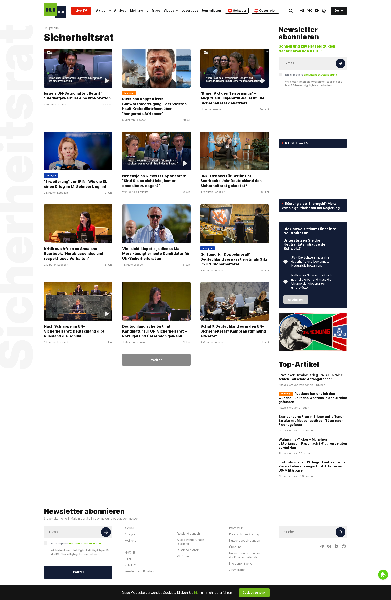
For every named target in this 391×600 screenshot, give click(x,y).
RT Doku (183, 556)
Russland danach (188, 533)
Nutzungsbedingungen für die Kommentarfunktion (247, 555)
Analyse (120, 10)
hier (196, 593)
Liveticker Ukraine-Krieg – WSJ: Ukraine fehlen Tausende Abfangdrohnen (311, 377)
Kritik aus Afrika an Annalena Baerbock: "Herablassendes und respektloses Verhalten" (73, 253)
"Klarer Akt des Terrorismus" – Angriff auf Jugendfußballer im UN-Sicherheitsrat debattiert (232, 98)
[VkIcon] (309, 10)
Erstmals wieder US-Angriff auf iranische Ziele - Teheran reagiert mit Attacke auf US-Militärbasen (312, 466)
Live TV (81, 10)
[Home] (55, 10)
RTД (128, 558)
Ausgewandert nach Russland (190, 541)
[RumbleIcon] (317, 10)
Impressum (236, 528)
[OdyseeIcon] (324, 10)
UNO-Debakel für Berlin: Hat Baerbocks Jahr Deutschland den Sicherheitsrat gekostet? (231, 181)
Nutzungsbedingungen (244, 540)
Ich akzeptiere (311, 74)
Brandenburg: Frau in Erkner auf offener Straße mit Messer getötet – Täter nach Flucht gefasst (311, 420)
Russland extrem (188, 550)
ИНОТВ (130, 552)
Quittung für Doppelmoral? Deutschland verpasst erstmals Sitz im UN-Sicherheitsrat (233, 259)
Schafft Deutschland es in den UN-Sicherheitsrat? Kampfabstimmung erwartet (233, 331)
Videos (169, 10)
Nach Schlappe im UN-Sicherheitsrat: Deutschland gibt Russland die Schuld (74, 331)
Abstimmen (296, 299)
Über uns (235, 547)
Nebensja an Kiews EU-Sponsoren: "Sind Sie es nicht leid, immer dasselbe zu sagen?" (154, 181)
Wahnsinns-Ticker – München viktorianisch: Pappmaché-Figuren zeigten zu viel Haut (313, 443)
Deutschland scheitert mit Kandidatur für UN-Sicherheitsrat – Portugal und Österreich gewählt (154, 331)
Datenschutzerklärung (244, 534)
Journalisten (211, 10)
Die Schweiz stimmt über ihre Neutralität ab (309, 231)
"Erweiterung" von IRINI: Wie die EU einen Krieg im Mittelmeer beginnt (76, 184)
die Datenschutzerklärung (320, 74)
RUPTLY (130, 565)
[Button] (340, 63)
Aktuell (101, 10)
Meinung (136, 10)
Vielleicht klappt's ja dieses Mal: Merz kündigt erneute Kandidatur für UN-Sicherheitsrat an (156, 253)
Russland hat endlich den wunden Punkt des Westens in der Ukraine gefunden (313, 398)
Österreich (267, 10)
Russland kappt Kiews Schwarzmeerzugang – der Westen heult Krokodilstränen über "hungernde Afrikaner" (154, 106)
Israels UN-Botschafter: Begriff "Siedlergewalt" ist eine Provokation (77, 95)
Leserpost (189, 10)
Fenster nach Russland (140, 571)
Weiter (156, 360)
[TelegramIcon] (302, 10)
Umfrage (153, 10)
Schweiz (239, 10)
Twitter (78, 572)
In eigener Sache (240, 563)
